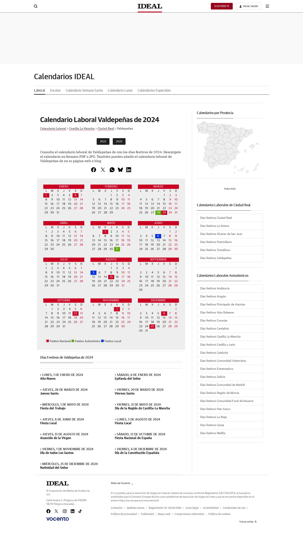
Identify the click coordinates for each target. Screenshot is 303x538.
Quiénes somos (135, 508)
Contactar (117, 508)
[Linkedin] (128, 169)
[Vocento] (57, 519)
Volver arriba (246, 521)
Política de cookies (219, 514)
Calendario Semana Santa (84, 90)
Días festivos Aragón (213, 296)
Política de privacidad (124, 514)
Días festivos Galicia (212, 377)
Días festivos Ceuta (212, 425)
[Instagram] (65, 511)
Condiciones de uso (234, 508)
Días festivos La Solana (214, 226)
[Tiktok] (80, 511)
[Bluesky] (120, 169)
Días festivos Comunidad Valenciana (223, 360)
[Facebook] (48, 511)
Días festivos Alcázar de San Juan (221, 234)
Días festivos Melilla (212, 433)
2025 (119, 141)
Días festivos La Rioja (213, 417)
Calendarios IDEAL (64, 77)
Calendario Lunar (120, 90)
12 (75, 313)
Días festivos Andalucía (214, 288)
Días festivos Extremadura (216, 368)
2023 (103, 141)
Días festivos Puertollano (216, 242)
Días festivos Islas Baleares (217, 312)
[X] (102, 169)
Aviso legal (192, 508)
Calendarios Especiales (154, 90)
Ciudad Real (105, 128)
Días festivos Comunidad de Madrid (222, 385)
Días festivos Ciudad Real (216, 218)
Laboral (39, 90)
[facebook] (93, 169)
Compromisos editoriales (189, 514)
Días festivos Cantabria (214, 328)
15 (111, 276)
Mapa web (164, 514)
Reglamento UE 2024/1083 (165, 508)
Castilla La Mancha (82, 128)
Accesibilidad (211, 508)
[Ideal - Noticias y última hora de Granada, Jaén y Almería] (150, 6)
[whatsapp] (112, 169)
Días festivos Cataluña (214, 352)
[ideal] (57, 483)
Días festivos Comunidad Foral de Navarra (226, 401)
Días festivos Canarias (213, 320)
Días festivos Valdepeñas (215, 258)
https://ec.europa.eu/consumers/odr (139, 500)
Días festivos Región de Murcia (219, 393)
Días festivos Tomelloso (215, 250)
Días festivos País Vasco (215, 409)
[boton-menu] (267, 6)
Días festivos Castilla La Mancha (220, 336)
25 (152, 326)
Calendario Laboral (53, 128)
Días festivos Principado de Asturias (222, 304)
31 (117, 249)
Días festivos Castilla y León (217, 344)
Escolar (55, 90)
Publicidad (147, 514)
